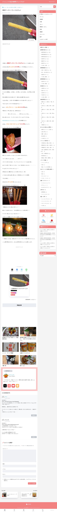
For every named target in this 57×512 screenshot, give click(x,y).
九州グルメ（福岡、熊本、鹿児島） (47, 122)
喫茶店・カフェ (43, 26)
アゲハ (6, 396)
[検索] (54, 6)
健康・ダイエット (45, 180)
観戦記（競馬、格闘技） (47, 157)
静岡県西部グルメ (44, 79)
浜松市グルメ (44, 81)
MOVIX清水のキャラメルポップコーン (11, 120)
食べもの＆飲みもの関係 (46, 127)
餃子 (41, 36)
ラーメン (42, 16)
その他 (43, 205)
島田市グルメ (44, 63)
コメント (5, 448)
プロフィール (44, 216)
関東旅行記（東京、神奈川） (47, 145)
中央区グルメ (44, 94)
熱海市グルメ (44, 74)
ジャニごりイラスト (46, 201)
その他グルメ (33, 299)
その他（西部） (45, 83)
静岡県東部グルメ (44, 67)
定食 (41, 29)
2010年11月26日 (7, 398)
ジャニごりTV (45, 162)
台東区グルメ (44, 88)
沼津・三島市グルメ (46, 70)
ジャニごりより (45, 194)
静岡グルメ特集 (44, 47)
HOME (29, 504)
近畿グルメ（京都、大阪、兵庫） (48, 110)
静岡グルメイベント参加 (47, 129)
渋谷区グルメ (44, 92)
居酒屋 (41, 19)
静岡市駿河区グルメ (46, 54)
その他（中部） (45, 65)
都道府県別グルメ (45, 99)
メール (4, 469)
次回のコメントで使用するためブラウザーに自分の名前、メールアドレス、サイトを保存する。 (20, 480)
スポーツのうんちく (46, 203)
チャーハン (42, 34)
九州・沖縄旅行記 (45, 153)
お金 (43, 171)
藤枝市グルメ (44, 61)
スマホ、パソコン (45, 178)
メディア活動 (44, 160)
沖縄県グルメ (44, 124)
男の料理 (43, 136)
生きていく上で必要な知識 (46, 169)
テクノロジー (44, 176)
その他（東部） (45, 76)
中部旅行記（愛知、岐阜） (47, 143)
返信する (33, 415)
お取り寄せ (44, 131)
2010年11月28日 (7, 421)
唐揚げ (41, 31)
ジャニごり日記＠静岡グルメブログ (13, 2)
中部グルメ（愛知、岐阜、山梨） (48, 106)
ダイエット (44, 185)
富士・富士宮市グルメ (46, 72)
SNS (43, 164)
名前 (3, 463)
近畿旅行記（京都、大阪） (47, 147)
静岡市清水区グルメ (46, 56)
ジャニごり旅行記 (45, 140)
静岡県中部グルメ (45, 49)
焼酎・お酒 (44, 133)
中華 (41, 21)
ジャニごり (46, 244)
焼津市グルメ (44, 58)
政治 (43, 173)
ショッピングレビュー (46, 198)
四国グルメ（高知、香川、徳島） (48, 118)
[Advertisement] (19, 54)
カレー (41, 24)
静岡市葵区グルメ (45, 52)
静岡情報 (44, 192)
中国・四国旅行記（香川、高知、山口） (48, 150)
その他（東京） (45, 97)
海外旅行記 (44, 155)
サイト (4, 474)
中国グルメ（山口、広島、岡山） (48, 114)
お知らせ (43, 189)
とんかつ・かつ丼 (43, 39)
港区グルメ (44, 90)
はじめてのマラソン (46, 187)
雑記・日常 (43, 196)
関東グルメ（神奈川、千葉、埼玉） (47, 102)
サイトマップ (51, 1)
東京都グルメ (44, 86)
